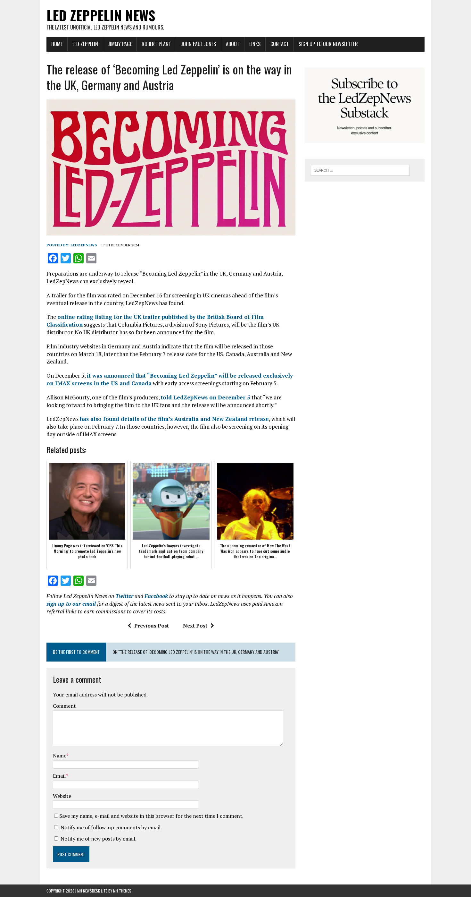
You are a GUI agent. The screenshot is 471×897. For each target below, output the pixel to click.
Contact (279, 44)
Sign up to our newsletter (328, 44)
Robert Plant (156, 44)
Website (62, 795)
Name (59, 755)
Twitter (124, 596)
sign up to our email (71, 603)
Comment (64, 705)
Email (59, 775)
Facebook (156, 596)
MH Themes (122, 890)
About (232, 44)
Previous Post (151, 625)
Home (56, 44)
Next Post (195, 625)
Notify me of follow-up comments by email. (111, 827)
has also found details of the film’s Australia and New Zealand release (174, 419)
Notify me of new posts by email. (98, 838)
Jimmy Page (120, 44)
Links (254, 44)
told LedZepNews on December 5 (205, 397)
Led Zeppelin (85, 44)
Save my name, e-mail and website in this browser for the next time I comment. (151, 815)
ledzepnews (83, 245)
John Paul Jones (198, 44)
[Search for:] (360, 169)
